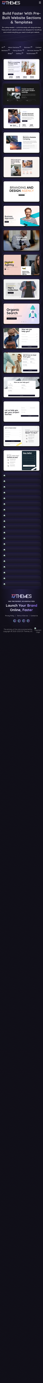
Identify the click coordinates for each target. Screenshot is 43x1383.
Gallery (18, 53)
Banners (27, 47)
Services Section (33, 50)
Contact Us (34, 616)
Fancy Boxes (17, 50)
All (2, 47)
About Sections (13, 47)
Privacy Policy (9, 616)
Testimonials (31, 53)
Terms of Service (22, 616)
